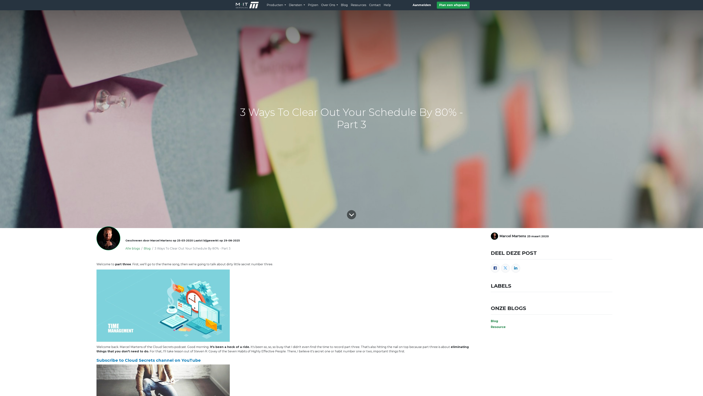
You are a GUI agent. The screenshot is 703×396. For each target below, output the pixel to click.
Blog (147, 248)
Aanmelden (422, 5)
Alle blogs (132, 248)
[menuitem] (313, 5)
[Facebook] (495, 268)
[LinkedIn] (515, 268)
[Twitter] (505, 268)
